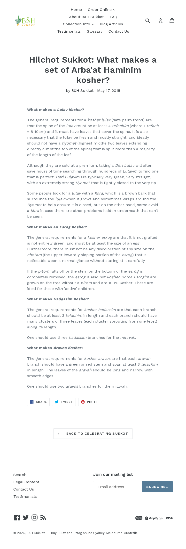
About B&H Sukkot (86, 16)
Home (76, 9)
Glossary (94, 31)
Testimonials (69, 31)
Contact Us (118, 31)
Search (19, 474)
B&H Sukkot (35, 533)
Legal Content (26, 482)
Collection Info (77, 24)
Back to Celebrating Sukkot (96, 433)
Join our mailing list (113, 474)
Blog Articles (111, 24)
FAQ (113, 16)
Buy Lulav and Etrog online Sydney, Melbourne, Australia (94, 533)
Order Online (100, 9)
